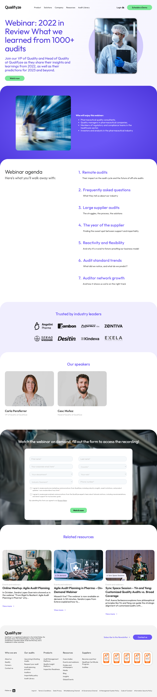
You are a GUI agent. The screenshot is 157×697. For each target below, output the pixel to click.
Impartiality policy (31, 675)
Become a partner (89, 659)
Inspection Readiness (52, 669)
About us (8, 659)
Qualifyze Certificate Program (90, 663)
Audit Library (29, 678)
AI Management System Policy (109, 691)
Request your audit (31, 664)
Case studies (67, 659)
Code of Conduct (126, 691)
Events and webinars (71, 662)
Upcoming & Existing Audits (32, 660)
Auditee (85, 667)
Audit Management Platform (51, 660)
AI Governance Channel (89, 691)
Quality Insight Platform (49, 665)
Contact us (9, 668)
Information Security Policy (143, 691)
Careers (8, 665)
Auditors (27, 672)
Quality (7, 662)
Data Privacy (57, 691)
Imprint (34, 691)
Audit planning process (29, 668)
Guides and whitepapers (68, 666)
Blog (64, 673)
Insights (66, 676)
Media (65, 670)
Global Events (68, 679)
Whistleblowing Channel (72, 691)
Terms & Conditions (44, 691)
